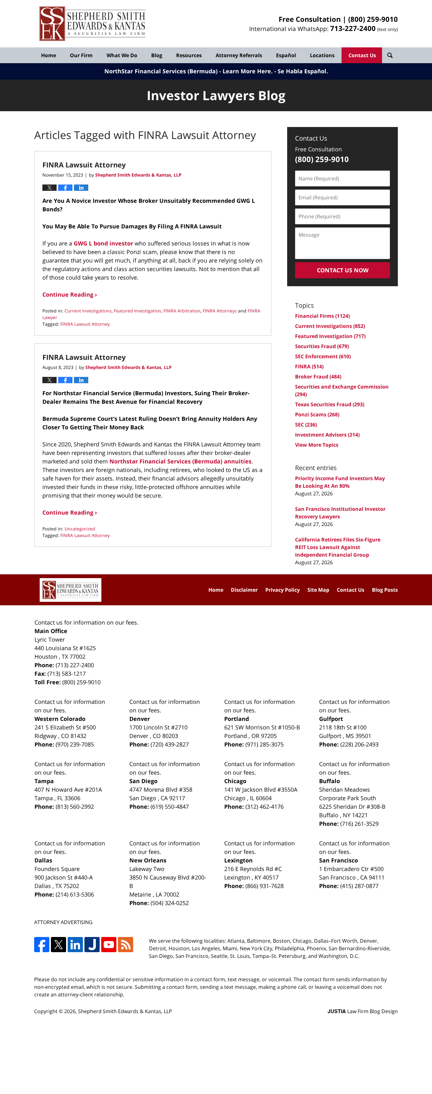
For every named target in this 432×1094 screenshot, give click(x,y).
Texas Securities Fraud (329, 404)
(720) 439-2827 (170, 744)
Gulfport (331, 718)
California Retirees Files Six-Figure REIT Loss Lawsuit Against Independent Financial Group (337, 547)
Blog (156, 55)
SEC (306, 424)
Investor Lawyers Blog (92, 23)
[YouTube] (108, 944)
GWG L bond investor (103, 243)
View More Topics (316, 444)
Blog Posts (385, 589)
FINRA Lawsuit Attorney (84, 164)
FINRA (309, 366)
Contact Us (362, 55)
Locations (322, 55)
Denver (139, 718)
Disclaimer (244, 589)
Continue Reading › (69, 294)
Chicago (235, 781)
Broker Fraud (318, 376)
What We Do (122, 55)
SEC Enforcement (323, 356)
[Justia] (92, 944)
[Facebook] (41, 944)
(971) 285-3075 (264, 744)
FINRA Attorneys (220, 311)
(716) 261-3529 (359, 823)
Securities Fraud (322, 346)
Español (286, 55)
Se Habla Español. (303, 71)
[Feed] (125, 944)
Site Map (318, 589)
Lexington (238, 860)
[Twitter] (58, 944)
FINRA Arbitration (182, 311)
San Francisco (338, 860)
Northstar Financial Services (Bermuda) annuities (180, 461)
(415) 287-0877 (359, 886)
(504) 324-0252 (170, 903)
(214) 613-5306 (75, 894)
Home (48, 55)
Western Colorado (59, 718)
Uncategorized (80, 529)
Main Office (50, 631)
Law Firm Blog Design (363, 1011)
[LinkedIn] (75, 944)
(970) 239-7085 (75, 744)
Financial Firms (322, 315)
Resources (189, 55)
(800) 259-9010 (373, 19)
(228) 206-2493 (359, 744)
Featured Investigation (137, 311)
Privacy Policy (282, 589)
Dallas (43, 860)
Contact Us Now (342, 270)
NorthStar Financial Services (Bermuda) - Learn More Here (187, 71)
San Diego (143, 781)
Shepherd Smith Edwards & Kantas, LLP (125, 1011)
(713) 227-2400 (75, 665)
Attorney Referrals (239, 55)
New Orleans (147, 860)
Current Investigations (88, 311)
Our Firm (81, 55)
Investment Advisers (327, 434)
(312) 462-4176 (264, 806)
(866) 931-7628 (264, 886)
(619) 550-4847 (170, 806)
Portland (236, 718)
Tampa (44, 781)
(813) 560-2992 (75, 806)
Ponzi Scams (317, 414)
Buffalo (329, 781)
